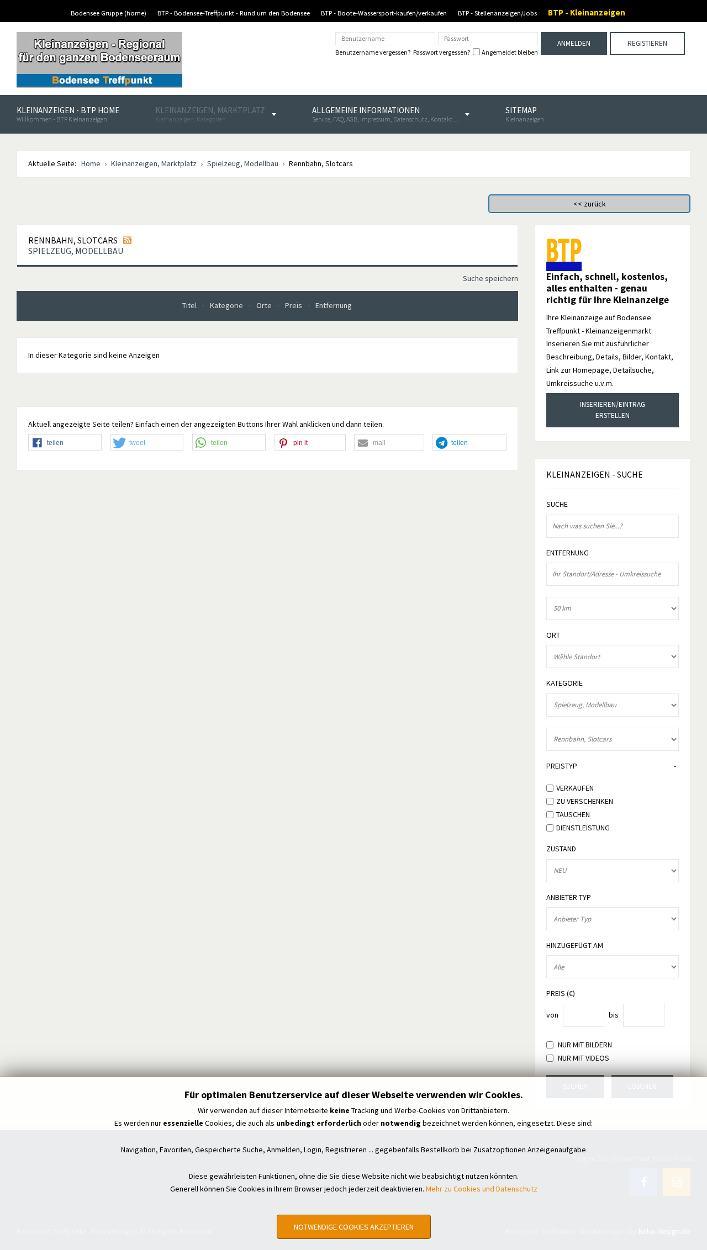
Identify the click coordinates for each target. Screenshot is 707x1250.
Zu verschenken (584, 801)
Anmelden (573, 43)
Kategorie (227, 305)
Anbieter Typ (568, 897)
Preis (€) (560, 993)
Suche (557, 504)
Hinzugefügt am (574, 945)
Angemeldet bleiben (510, 52)
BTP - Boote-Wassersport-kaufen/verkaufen (384, 13)
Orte (264, 305)
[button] (65, 443)
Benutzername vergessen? (372, 52)
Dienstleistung (583, 827)
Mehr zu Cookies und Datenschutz (481, 1189)
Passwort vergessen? (441, 52)
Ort (553, 635)
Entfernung (333, 305)
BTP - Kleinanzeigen (586, 12)
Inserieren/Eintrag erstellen (612, 410)
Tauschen (573, 814)
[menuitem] (68, 114)
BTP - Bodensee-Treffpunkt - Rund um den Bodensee (233, 13)
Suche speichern (490, 278)
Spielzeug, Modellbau (75, 250)
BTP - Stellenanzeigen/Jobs (497, 13)
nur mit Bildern (585, 1045)
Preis (294, 305)
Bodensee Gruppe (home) (108, 13)
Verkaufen (575, 788)
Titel (190, 305)
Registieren (647, 43)
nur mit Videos (583, 1058)
